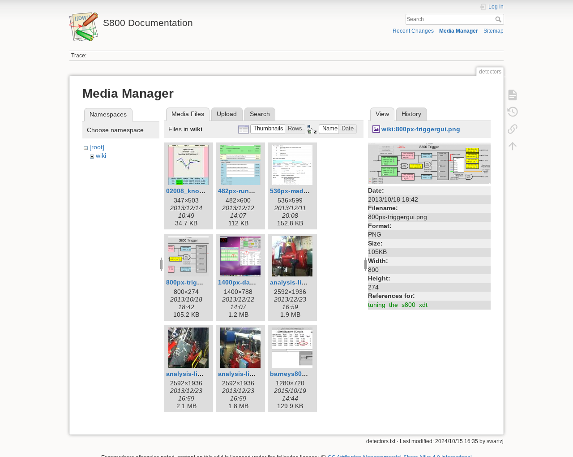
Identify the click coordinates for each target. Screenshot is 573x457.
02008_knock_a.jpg (195, 190)
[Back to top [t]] (512, 146)
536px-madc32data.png (306, 190)
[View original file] (429, 162)
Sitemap (493, 31)
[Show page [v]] (512, 94)
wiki (101, 155)
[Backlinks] (512, 129)
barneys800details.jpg (304, 373)
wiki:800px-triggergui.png (420, 129)
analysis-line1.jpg (297, 282)
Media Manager (458, 31)
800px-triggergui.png (198, 282)
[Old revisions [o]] (512, 112)
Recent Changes (413, 31)
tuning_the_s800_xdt (398, 304)
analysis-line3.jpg (245, 373)
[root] (97, 147)
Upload (227, 113)
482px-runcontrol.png (251, 190)
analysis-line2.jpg (193, 373)
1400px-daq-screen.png (254, 282)
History (411, 113)
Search (499, 19)
